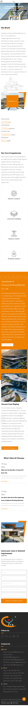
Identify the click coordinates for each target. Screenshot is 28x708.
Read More (11, 101)
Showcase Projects (9, 448)
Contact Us (7, 345)
